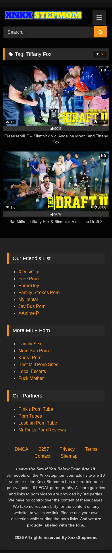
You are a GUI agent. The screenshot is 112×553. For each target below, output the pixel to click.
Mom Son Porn (33, 350)
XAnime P (28, 313)
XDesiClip (28, 271)
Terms (91, 449)
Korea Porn (30, 357)
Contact (42, 456)
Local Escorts (32, 371)
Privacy (67, 449)
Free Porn (28, 278)
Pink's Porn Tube (35, 409)
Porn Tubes (30, 416)
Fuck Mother (31, 378)
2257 (44, 449)
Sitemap (69, 456)
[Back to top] (94, 535)
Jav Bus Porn (32, 306)
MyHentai (28, 299)
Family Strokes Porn (39, 292)
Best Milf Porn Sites (38, 364)
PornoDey (28, 285)
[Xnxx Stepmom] (46, 16)
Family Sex (29, 343)
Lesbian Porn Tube (37, 423)
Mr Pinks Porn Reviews (42, 429)
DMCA (21, 449)
